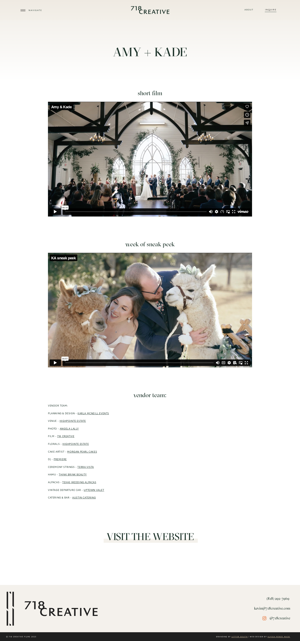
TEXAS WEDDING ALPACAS (79, 482)
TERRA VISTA (85, 467)
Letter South (239, 637)
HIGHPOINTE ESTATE (73, 421)
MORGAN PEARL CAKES (82, 452)
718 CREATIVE (65, 436)
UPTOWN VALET (94, 490)
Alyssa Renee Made (279, 637)
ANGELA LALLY (69, 429)
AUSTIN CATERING (84, 497)
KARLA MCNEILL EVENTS (93, 413)
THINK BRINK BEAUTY (73, 474)
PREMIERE (60, 459)
